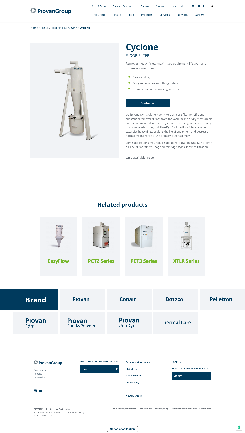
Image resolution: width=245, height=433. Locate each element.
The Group (99, 15)
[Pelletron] (222, 299)
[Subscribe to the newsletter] (116, 369)
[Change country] (182, 6)
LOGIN (175, 362)
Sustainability (133, 375)
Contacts (145, 6)
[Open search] (212, 6)
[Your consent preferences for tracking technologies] (239, 427)
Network (182, 15)
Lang (174, 6)
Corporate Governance (123, 6)
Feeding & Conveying (64, 28)
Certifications (145, 408)
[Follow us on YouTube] (199, 6)
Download (160, 6)
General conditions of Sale (184, 408)
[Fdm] (35, 323)
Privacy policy (161, 408)
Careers (199, 15)
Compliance (205, 408)
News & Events (99, 6)
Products (147, 15)
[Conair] (129, 299)
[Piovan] (82, 299)
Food (131, 15)
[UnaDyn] (129, 323)
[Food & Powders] (82, 323)
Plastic (117, 15)
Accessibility (132, 382)
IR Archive (131, 368)
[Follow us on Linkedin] (193, 6)
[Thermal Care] (175, 323)
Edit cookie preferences (124, 408)
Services (165, 15)
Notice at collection (122, 429)
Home (34, 28)
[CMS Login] (205, 6)
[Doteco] (175, 299)
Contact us (148, 103)
